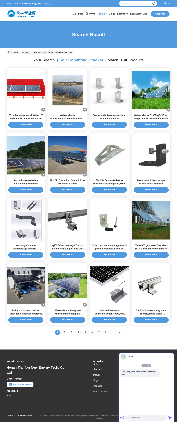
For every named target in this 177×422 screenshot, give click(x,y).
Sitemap (29, 415)
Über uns (90, 14)
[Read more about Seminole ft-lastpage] (119, 332)
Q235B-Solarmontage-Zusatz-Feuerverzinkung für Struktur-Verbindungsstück (67, 248)
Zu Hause (78, 14)
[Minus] (170, 356)
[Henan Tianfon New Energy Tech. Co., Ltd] (22, 14)
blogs (112, 14)
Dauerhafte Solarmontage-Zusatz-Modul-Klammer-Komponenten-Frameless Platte (151, 183)
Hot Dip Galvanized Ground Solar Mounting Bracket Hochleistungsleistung (67, 183)
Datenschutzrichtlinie (16, 415)
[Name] (154, 3)
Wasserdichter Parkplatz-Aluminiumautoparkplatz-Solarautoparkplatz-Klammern (67, 313)
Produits (25, 52)
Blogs (95, 380)
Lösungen (97, 386)
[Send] (170, 418)
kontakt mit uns (138, 14)
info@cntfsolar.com (22, 384)
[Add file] (122, 418)
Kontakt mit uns (100, 391)
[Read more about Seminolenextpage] (112, 332)
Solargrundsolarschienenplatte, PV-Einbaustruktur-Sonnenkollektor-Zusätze (109, 118)
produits (102, 14)
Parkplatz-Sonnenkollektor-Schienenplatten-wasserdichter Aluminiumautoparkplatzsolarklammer (28, 313)
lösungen (122, 14)
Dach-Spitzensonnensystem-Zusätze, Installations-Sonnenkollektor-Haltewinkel (151, 313)
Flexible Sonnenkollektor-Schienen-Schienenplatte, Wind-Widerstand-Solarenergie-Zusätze (109, 183)
